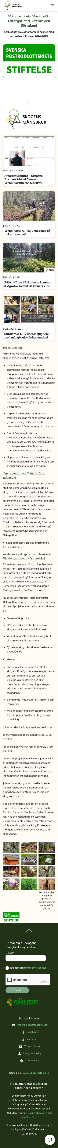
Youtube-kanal (32, 1046)
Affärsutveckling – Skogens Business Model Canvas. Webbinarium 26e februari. (23, 179)
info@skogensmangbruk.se (32, 1024)
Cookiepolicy (32, 1060)
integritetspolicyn (37, 967)
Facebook (32, 1031)
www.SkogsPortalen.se (36, 1072)
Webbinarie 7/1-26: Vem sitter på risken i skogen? (27, 232)
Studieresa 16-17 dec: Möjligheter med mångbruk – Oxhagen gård (27, 335)
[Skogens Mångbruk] (14, 6)
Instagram (32, 1039)
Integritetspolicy (32, 1053)
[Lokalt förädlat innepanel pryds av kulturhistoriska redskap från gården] (47, 887)
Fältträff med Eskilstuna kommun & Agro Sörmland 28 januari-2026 (28, 284)
